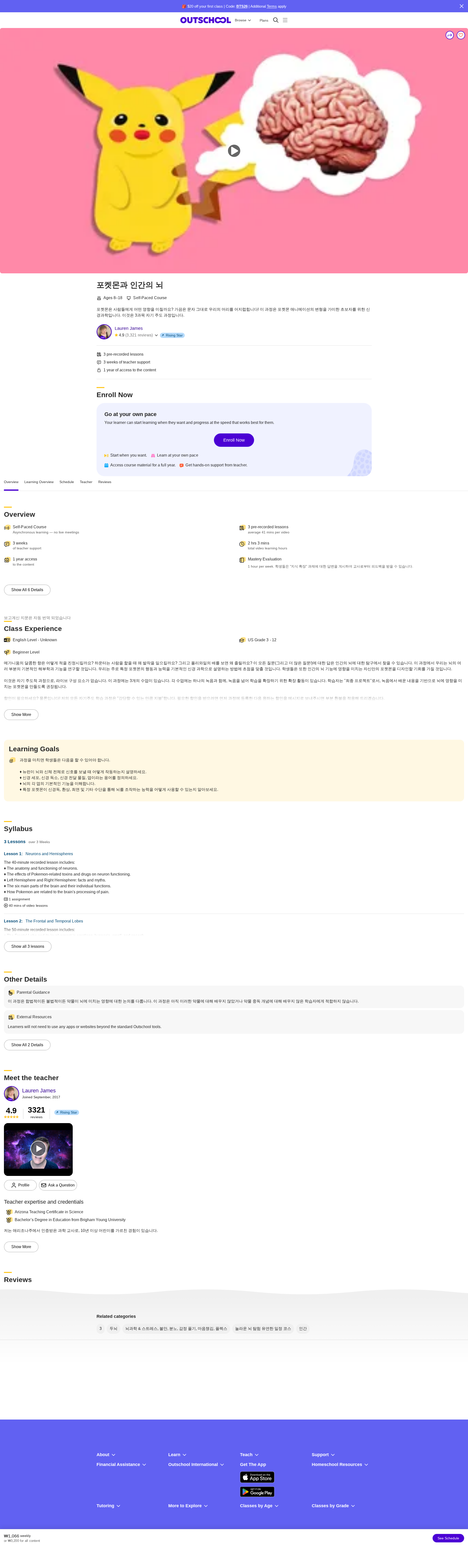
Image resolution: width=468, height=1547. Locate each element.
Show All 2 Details (27, 1045)
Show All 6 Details (27, 590)
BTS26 (242, 6)
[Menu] (285, 20)
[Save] (461, 35)
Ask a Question (61, 1185)
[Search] (275, 20)
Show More (21, 714)
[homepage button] (205, 20)
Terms (272, 6)
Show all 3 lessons (27, 946)
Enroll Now (234, 440)
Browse (240, 20)
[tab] (11, 482)
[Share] (450, 35)
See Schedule (448, 1538)
